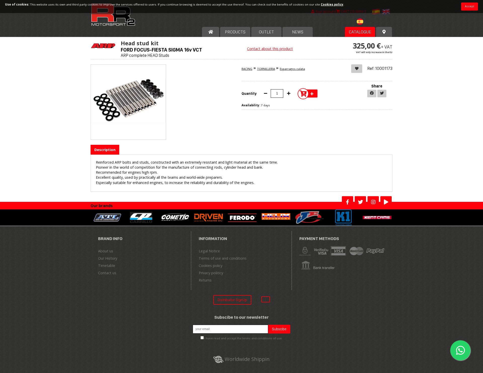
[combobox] (366, 22)
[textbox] (366, 22)
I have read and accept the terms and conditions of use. (244, 338)
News (297, 31)
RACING (247, 69)
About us (105, 251)
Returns (205, 280)
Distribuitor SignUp (232, 300)
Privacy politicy (211, 272)
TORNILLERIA (266, 69)
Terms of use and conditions (223, 258)
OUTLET (266, 31)
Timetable (106, 265)
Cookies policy (210, 265)
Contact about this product (270, 48)
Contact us (107, 272)
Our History (107, 258)
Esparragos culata (292, 69)
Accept (469, 6)
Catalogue (360, 31)
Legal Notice (209, 251)
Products (235, 31)
